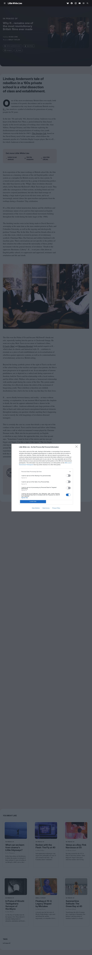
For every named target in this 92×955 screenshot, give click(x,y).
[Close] (77, 447)
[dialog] (46, 477)
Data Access (46, 508)
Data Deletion (36, 508)
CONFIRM (33, 501)
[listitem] (46, 472)
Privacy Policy (56, 508)
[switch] (68, 475)
